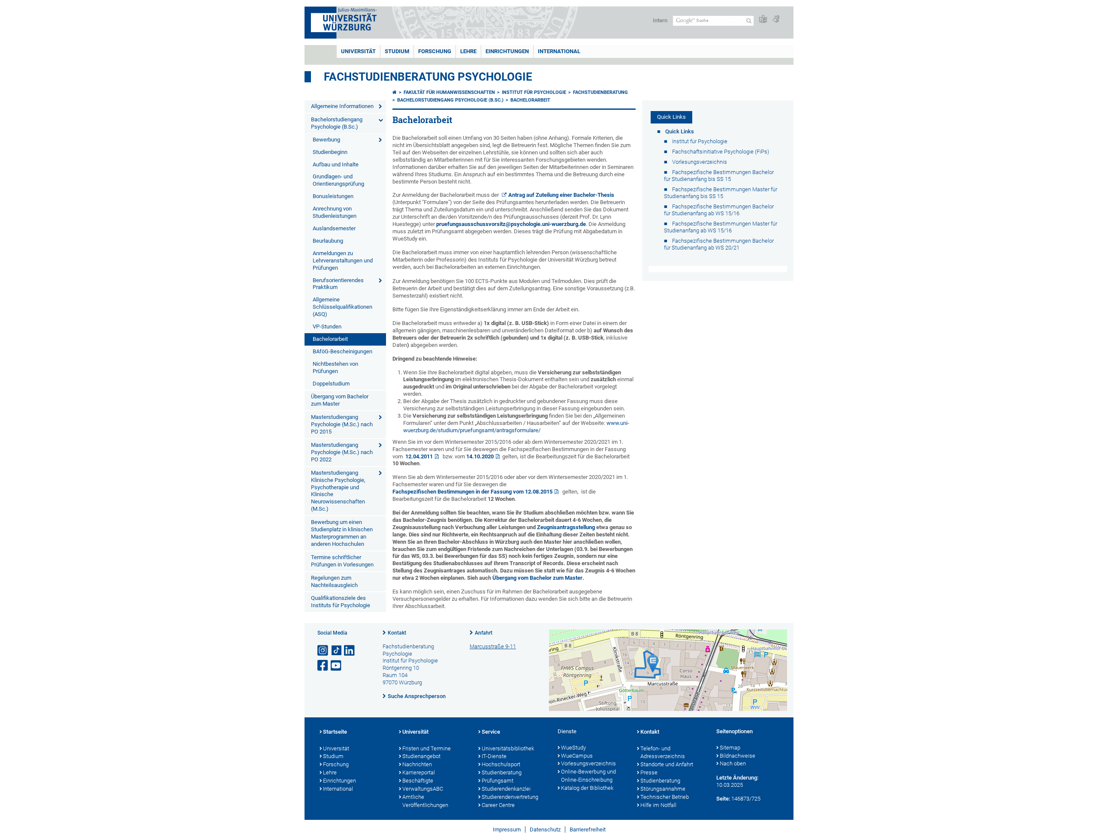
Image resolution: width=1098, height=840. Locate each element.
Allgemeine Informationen (342, 106)
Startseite (335, 732)
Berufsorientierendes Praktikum (338, 284)
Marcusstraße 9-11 (493, 646)
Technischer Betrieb (664, 797)
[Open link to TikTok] (337, 650)
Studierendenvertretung (510, 797)
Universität (358, 51)
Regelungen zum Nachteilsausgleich (334, 581)
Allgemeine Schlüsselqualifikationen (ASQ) (342, 306)
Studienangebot (421, 756)
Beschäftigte (417, 780)
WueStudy (573, 747)
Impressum (507, 829)
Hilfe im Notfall (658, 805)
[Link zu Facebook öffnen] (323, 665)
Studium (397, 51)
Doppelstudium (331, 383)
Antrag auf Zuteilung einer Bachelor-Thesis (561, 195)
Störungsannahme (662, 789)
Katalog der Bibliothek (587, 788)
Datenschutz (545, 829)
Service (491, 732)
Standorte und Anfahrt (666, 764)
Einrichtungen (507, 51)
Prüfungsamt (497, 780)
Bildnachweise (737, 756)
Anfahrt (483, 633)
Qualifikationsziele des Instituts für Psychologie (340, 601)
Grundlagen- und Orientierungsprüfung (338, 180)
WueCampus (577, 756)
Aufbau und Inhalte (336, 164)
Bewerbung (326, 139)
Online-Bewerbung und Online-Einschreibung (588, 775)
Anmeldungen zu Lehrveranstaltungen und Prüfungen (343, 260)
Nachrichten (417, 764)
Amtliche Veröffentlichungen (425, 801)
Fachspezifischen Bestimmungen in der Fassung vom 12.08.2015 (472, 491)
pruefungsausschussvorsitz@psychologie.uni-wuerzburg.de (511, 224)
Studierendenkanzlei (506, 789)
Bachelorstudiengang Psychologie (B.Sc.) (336, 123)
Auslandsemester (334, 228)
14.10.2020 (480, 456)
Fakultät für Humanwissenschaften (449, 92)
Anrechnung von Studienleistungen (334, 212)
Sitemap (730, 747)
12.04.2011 (418, 456)
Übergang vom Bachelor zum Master (339, 400)
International (559, 51)
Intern (660, 20)
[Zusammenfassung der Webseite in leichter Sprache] (763, 19)
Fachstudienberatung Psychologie (428, 76)
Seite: (723, 798)
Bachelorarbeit (330, 339)
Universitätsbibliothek (508, 748)
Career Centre (498, 805)
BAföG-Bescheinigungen (342, 351)
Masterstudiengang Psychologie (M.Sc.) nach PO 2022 (342, 452)
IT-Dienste (494, 756)
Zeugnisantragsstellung (566, 527)
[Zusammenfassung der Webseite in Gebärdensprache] (775, 19)
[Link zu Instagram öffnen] (323, 650)
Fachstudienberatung (600, 92)
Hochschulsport (501, 764)
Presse (649, 772)
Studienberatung (502, 772)
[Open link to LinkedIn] (350, 650)
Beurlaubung (328, 241)
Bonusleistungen (333, 196)
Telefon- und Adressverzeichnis (662, 752)
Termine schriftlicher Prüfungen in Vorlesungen (342, 561)
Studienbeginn (330, 152)
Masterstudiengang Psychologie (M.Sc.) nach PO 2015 (342, 424)
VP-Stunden (327, 326)
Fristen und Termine (426, 748)
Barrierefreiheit (588, 829)
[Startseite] (394, 92)
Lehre (468, 51)
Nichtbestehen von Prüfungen (335, 367)
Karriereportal (418, 772)
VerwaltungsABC (422, 789)
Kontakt (397, 633)
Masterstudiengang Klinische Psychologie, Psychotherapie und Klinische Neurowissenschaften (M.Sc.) (338, 491)
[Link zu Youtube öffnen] (337, 665)
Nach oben (733, 763)
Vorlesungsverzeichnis (588, 763)
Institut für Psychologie (534, 92)
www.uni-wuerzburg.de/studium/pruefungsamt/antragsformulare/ (516, 427)
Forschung (434, 51)
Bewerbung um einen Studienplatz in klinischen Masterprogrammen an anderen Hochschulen (342, 533)
